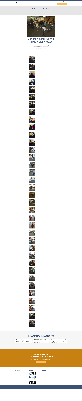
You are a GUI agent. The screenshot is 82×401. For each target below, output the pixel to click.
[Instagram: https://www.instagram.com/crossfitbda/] (66, 1)
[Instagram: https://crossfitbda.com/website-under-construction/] (66, 387)
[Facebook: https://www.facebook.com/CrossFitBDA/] (63, 1)
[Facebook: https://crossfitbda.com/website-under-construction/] (63, 387)
